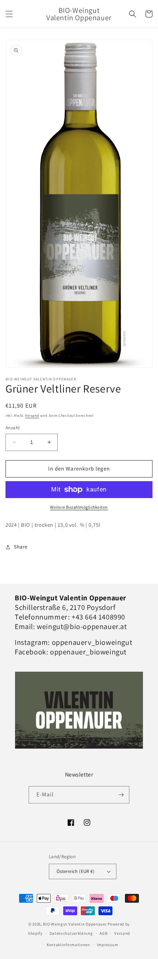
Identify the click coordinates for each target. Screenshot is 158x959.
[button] (9, 14)
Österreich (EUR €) (75, 871)
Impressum (107, 944)
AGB (103, 933)
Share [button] (21, 546)
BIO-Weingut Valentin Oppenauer (75, 924)
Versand (32, 415)
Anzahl (12, 428)
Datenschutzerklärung (71, 933)
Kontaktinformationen (68, 944)
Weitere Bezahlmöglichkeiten (79, 507)
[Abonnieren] (121, 794)
